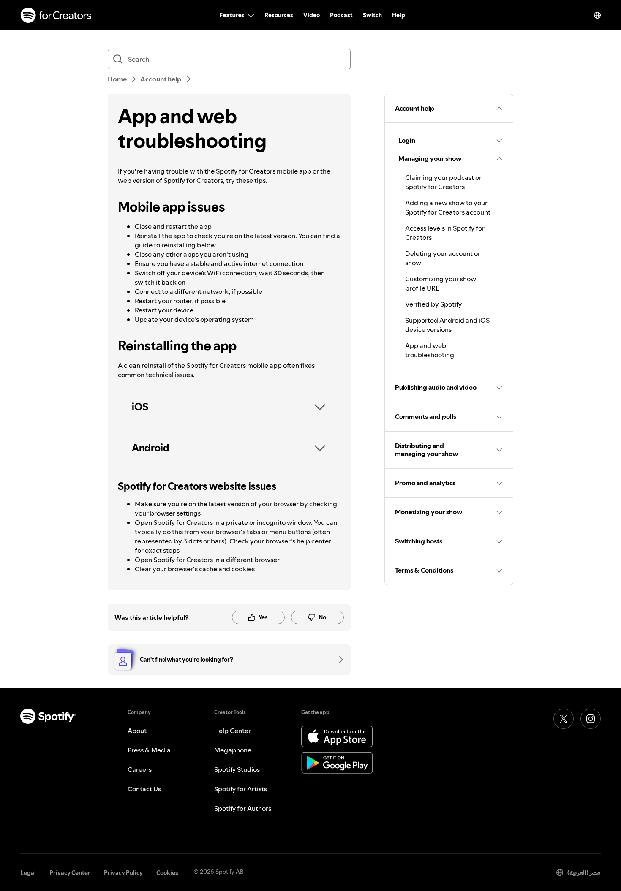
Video (311, 15)
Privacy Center (69, 873)
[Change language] (597, 15)
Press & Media (149, 750)
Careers (140, 769)
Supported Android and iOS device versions (447, 324)
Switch (372, 15)
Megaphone (232, 750)
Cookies (167, 873)
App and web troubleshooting (429, 350)
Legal (28, 873)
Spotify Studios (237, 769)
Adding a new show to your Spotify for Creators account (447, 207)
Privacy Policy (123, 873)
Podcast (341, 15)
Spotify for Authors (242, 808)
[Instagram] (590, 719)
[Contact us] (338, 659)
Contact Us (144, 788)
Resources (278, 15)
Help (398, 15)
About (137, 730)
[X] (563, 719)
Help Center (232, 730)
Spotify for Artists (240, 788)
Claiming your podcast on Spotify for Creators (444, 182)
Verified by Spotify (433, 304)
